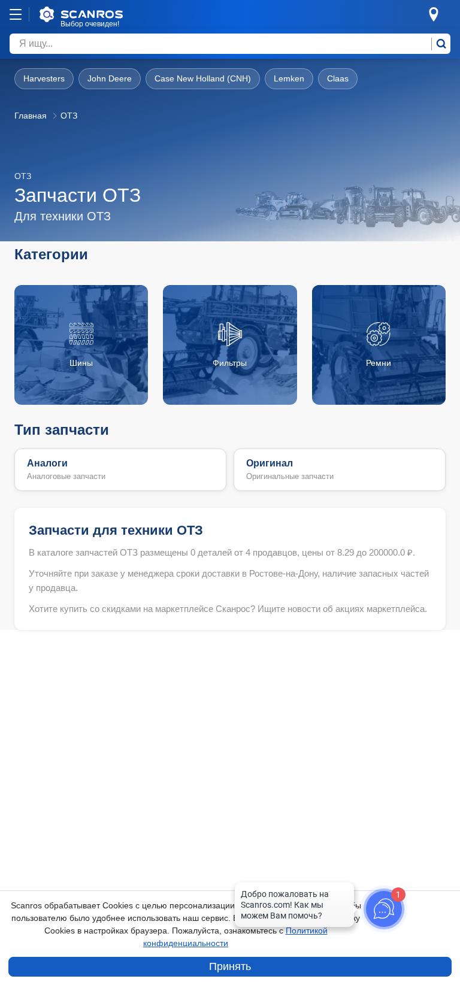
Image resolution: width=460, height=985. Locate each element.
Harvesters (44, 78)
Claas (338, 78)
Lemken (289, 78)
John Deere (109, 78)
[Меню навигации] (16, 14)
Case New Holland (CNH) (203, 78)
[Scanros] (99, 14)
